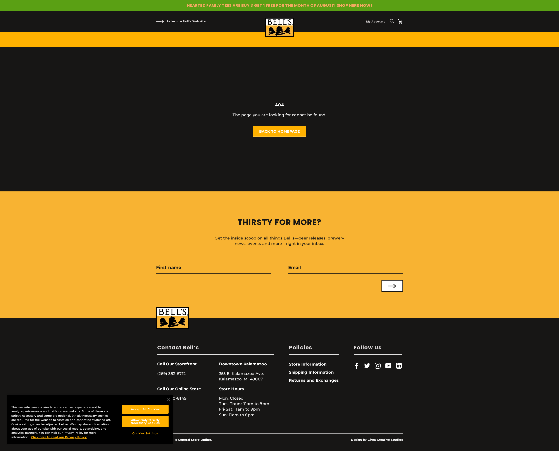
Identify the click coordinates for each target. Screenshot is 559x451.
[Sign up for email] (392, 286)
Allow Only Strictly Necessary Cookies (145, 421)
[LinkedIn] (399, 366)
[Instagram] (378, 366)
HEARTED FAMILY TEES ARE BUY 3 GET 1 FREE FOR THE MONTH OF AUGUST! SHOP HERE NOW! (279, 5)
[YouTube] (388, 366)
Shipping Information (311, 372)
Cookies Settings (145, 433)
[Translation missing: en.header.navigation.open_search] (393, 20)
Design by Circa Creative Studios (377, 439)
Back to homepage (279, 131)
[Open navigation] (158, 21)
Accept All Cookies (145, 409)
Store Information (307, 364)
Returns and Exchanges (314, 380)
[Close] (168, 399)
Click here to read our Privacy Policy (59, 437)
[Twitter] (367, 366)
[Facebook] (357, 366)
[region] (90, 419)
